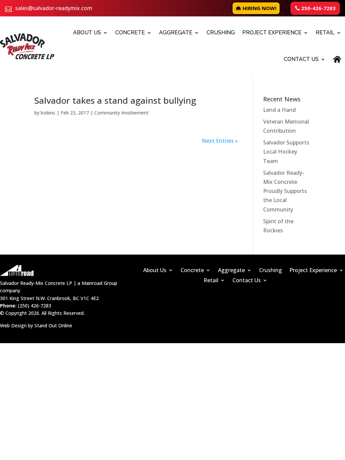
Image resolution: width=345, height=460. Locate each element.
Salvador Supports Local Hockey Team (286, 151)
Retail (325, 32)
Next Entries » (220, 140)
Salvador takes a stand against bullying (115, 100)
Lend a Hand (279, 109)
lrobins (48, 112)
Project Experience (272, 32)
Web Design (13, 325)
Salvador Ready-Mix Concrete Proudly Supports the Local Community (285, 191)
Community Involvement (121, 112)
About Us (87, 32)
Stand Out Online (53, 325)
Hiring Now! (259, 8)
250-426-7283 (318, 8)
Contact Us (301, 59)
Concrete (130, 32)
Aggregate (175, 32)
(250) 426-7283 (34, 305)
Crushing (221, 32)
